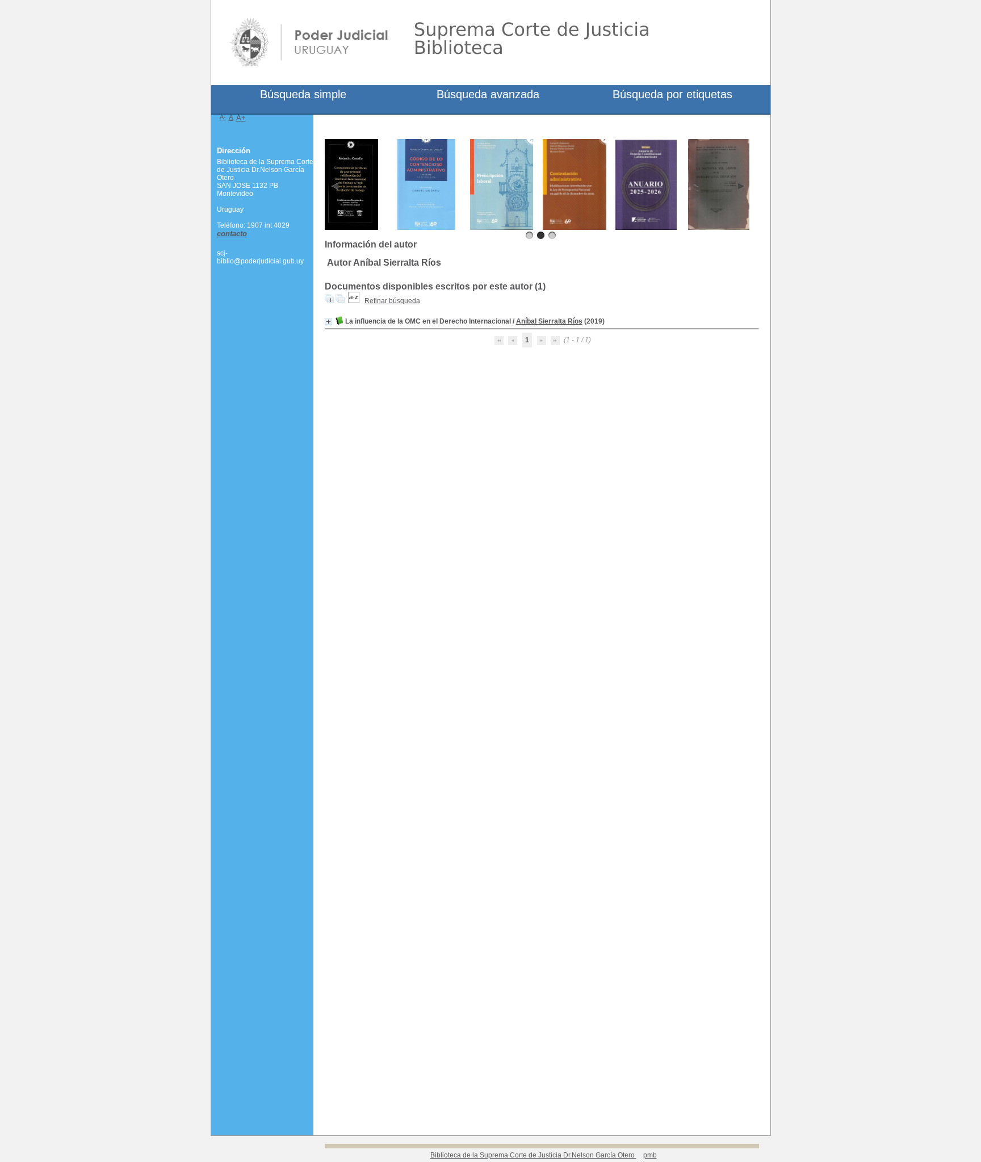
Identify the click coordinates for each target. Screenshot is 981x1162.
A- (223, 117)
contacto (232, 233)
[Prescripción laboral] (502, 228)
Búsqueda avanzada (488, 94)
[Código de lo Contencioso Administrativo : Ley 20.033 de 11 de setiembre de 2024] (426, 228)
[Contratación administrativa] (574, 228)
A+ (241, 118)
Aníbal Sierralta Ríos (549, 321)
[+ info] (328, 321)
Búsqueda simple (303, 94)
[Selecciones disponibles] (353, 301)
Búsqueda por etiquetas (672, 94)
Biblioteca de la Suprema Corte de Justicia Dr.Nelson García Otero (533, 1155)
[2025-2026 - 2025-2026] (646, 228)
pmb (650, 1155)
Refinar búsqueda (392, 301)
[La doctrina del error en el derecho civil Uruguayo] (719, 228)
